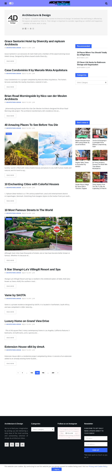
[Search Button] (106, 3)
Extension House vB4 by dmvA (25, 346)
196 (43, 373)
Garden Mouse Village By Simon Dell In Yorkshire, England (82, 186)
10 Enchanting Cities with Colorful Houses (32, 184)
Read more (11, 60)
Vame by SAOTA (15, 295)
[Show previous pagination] (18, 373)
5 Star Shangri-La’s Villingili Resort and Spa (32, 269)
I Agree (56, 469)
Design (79, 180)
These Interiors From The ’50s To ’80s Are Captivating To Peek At (99, 186)
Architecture (81, 158)
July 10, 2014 (27, 73)
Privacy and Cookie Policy (98, 466)
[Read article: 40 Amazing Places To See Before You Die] (38, 148)
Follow (70, 433)
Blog (96, 136)
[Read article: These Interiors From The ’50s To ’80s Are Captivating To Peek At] (99, 177)
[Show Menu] (6, 3)
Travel (8, 134)
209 (53, 373)
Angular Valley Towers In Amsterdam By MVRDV (82, 164)
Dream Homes (82, 136)
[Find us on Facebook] (7, 445)
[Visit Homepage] (59, 3)
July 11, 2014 (27, 47)
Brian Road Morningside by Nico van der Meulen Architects (36, 97)
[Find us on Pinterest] (22, 445)
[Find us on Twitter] (12, 445)
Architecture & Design (13, 47)
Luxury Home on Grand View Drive (27, 321)
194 (32, 373)
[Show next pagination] (58, 373)
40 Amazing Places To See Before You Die (31, 124)
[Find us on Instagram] (17, 445)
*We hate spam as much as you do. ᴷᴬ (95, 456)
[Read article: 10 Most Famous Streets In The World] (38, 233)
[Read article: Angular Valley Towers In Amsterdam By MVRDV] (82, 155)
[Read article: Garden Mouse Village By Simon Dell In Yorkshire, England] (82, 177)
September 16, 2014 (84, 67)
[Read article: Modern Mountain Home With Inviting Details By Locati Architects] (82, 133)
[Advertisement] (91, 102)
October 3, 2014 (83, 57)
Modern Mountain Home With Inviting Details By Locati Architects (82, 142)
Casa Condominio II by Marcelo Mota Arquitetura (36, 70)
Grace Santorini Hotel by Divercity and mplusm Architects (35, 43)
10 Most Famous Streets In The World (29, 210)
